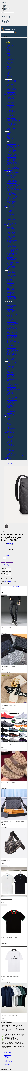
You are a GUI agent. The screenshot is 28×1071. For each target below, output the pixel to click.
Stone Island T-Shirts (12, 336)
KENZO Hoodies (11, 264)
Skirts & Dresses (11, 85)
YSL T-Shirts (10, 340)
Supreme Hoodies (11, 259)
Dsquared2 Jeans (11, 272)
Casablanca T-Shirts (11, 322)
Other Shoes (10, 372)
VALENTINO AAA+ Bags (13, 193)
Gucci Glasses (10, 99)
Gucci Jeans (9, 277)
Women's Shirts (10, 86)
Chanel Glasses (10, 102)
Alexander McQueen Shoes (13, 389)
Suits (8, 220)
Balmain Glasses (11, 128)
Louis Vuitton (10, 45)
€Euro (5, 6)
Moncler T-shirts (11, 307)
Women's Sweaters (11, 81)
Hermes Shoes (10, 366)
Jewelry (9, 418)
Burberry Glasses (11, 118)
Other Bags (9, 199)
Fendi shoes (9, 370)
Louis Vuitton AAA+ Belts (13, 145)
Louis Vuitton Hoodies (12, 227)
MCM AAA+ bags (11, 194)
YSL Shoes (9, 381)
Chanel (8, 49)
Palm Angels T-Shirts (12, 341)
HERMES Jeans (11, 296)
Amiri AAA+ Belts (11, 164)
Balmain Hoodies (11, 267)
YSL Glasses (10, 107)
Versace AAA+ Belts (12, 150)
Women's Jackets (11, 84)
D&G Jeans (9, 287)
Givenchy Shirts (10, 450)
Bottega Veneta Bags (12, 201)
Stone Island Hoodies (12, 253)
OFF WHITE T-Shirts (12, 314)
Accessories (9, 133)
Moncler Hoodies (11, 233)
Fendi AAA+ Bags (11, 183)
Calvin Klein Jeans (11, 298)
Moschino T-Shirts (11, 344)
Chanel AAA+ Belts (11, 154)
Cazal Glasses (10, 127)
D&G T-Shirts (10, 319)
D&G (8, 64)
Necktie (9, 427)
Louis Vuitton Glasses (12, 97)
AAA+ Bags (8, 171)
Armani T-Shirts (10, 345)
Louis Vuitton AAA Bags (13, 172)
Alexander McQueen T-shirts (13, 342)
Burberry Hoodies (11, 236)
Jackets (8, 215)
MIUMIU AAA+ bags (12, 196)
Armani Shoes (10, 406)
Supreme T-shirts (11, 353)
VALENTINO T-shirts (12, 335)
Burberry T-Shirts (11, 310)
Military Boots (7, 1052)
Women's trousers (11, 92)
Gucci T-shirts (10, 303)
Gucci (8, 46)
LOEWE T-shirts (11, 318)
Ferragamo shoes (11, 383)
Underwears (10, 222)
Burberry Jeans (10, 281)
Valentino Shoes (10, 374)
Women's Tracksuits (11, 80)
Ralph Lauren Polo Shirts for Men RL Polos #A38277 (10, 1015)
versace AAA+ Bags (11, 202)
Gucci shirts (9, 440)
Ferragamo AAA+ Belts (12, 147)
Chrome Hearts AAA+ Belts (13, 163)
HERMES (9, 54)
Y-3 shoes (9, 407)
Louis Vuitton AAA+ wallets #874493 (7, 588)
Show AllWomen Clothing (10, 94)
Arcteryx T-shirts (11, 358)
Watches (9, 424)
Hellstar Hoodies (11, 248)
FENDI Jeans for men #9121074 (6, 627)
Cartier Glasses (10, 98)
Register (9, 17)
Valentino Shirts (10, 449)
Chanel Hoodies (10, 250)
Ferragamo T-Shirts (11, 354)
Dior (8, 47)
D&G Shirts (9, 441)
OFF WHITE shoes (11, 387)
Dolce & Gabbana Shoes (12, 379)
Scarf (8, 423)
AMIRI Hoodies (11, 235)
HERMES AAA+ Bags (12, 185)
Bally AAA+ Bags (11, 197)
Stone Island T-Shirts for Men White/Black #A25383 (10, 976)
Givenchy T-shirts (11, 320)
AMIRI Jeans (10, 271)
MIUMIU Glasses (11, 109)
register (9, 581)
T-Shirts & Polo (10, 209)
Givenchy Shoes (11, 388)
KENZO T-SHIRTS (11, 348)
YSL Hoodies (10, 263)
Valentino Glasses (11, 122)
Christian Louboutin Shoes (13, 384)
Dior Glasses (10, 106)
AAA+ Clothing (8, 1061)
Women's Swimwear (11, 83)
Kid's (5, 1065)
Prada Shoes (10, 368)
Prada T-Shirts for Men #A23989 (6, 899)
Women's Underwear (12, 89)
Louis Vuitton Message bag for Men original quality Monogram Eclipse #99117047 (13, 822)
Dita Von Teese (10, 114)
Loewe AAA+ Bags (11, 179)
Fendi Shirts (9, 446)
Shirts (8, 218)
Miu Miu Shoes (10, 371)
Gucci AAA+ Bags (11, 173)
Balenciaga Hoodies (11, 232)
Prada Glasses (10, 101)
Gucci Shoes (10, 363)
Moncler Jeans (10, 288)
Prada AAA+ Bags (11, 180)
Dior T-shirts (10, 306)
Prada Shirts (9, 444)
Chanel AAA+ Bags (11, 175)
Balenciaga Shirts (11, 452)
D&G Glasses (10, 115)
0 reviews (3, 562)
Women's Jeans (10, 93)
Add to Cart (4, 559)
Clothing (7, 207)
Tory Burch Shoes (11, 405)
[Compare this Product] (3, 531)
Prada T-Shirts (10, 311)
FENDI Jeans (10, 284)
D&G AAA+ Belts (11, 159)
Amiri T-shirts (10, 309)
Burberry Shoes (10, 377)
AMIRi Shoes (10, 394)
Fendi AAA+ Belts (11, 151)
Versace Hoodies (11, 251)
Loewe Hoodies (10, 245)
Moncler (9, 57)
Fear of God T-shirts (11, 337)
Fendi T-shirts (10, 315)
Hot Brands (7, 44)
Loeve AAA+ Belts (11, 153)
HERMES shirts (10, 445)
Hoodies (9, 211)
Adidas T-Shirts (10, 349)
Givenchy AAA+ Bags (12, 186)
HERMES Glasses (11, 119)
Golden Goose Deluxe (12, 397)
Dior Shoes (9, 364)
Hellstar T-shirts (10, 316)
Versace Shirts (10, 439)
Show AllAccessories (9, 432)
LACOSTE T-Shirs (11, 333)
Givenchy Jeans (10, 293)
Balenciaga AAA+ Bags (12, 192)
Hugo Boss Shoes (11, 411)
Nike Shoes (9, 380)
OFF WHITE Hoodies (12, 231)
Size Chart (6, 553)
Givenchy (9, 67)
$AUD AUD (6, 5)
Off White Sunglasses (12, 124)
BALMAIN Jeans (11, 292)
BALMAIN (9, 76)
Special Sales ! (7, 1053)
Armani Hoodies (11, 266)
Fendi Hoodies (10, 241)
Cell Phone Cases (11, 134)
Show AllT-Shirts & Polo (10, 359)
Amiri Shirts (10, 448)
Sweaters (9, 216)
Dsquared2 (9, 70)
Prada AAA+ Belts (11, 157)
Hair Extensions (10, 138)
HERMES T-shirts (11, 329)
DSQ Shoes (9, 413)
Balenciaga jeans (11, 289)
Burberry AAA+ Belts (12, 158)
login (5, 581)
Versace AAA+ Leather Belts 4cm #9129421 (8, 705)
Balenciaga (9, 55)
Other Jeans (9, 279)
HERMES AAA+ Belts (12, 142)
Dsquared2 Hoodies (11, 246)
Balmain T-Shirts (11, 324)
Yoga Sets (9, 90)
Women (9, 137)
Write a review (9, 562)
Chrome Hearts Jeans (12, 275)
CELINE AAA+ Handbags (13, 184)
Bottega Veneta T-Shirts (12, 350)
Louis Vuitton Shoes (11, 362)
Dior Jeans (9, 276)
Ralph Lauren (10, 73)
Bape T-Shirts (10, 352)
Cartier (8, 72)
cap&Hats (9, 420)
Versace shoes (10, 375)
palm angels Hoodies (12, 258)
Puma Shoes (10, 401)
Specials (6, 1056)
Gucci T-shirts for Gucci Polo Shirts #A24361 (9, 937)
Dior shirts (9, 437)
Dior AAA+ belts (11, 149)
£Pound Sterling (7, 8)
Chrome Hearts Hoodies (12, 229)
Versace (9, 60)
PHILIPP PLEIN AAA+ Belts (14, 167)
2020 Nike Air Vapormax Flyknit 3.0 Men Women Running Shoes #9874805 (12, 744)
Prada (8, 50)
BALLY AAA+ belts (12, 146)
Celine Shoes (10, 402)
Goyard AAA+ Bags (12, 188)
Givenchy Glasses (11, 125)
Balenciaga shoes (11, 376)
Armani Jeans (10, 280)
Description (6, 564)
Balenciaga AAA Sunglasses (13, 120)
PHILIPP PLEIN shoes (12, 396)
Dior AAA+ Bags (11, 176)
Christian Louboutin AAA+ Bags (14, 189)
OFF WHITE (10, 62)
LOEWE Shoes (10, 393)
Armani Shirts (10, 453)
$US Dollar (6, 9)
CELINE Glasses (11, 111)
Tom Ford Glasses (11, 103)
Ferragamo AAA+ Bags (12, 203)
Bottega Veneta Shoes (12, 400)
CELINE (9, 71)
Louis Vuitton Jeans (11, 274)
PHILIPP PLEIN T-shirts (12, 323)
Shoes (8, 136)
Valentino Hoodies (11, 254)
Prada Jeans (9, 285)
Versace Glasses (10, 105)
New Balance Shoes (11, 409)
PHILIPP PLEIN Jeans (12, 294)
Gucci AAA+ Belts (11, 144)
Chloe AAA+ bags (11, 205)
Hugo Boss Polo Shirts (12, 328)
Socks (8, 426)
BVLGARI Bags (11, 190)
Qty (2, 558)
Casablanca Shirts (11, 442)
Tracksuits (9, 210)
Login (8, 19)
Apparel (9, 132)
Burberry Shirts (10, 436)
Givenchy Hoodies (11, 242)
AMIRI (8, 58)
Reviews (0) (6, 565)
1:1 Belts (7, 141)
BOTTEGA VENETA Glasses (14, 123)
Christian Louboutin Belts (13, 168)
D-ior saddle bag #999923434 (6, 860)
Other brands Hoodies (12, 240)
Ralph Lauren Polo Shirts (13, 332)
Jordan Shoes (10, 385)
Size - (5, 553)
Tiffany (8, 75)
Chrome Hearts (10, 59)
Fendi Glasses (10, 110)
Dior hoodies (10, 237)
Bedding (9, 431)
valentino (9, 68)
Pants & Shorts (10, 214)
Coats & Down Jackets (12, 219)
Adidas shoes (10, 392)
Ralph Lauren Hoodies (12, 255)
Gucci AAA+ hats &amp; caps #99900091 (8, 782)
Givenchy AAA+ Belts (12, 162)
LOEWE (9, 63)
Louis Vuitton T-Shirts (12, 302)
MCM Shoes (10, 410)
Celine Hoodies (10, 244)
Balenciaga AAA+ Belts (12, 160)
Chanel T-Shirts (10, 339)
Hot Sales (7, 131)
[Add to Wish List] (1, 531)
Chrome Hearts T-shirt (12, 313)
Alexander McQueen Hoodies (14, 262)
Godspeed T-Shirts (11, 327)
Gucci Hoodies (10, 228)
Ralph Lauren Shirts (11, 454)
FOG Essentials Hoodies (12, 249)
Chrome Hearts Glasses (12, 116)
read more (3, 1050)
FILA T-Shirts (10, 357)
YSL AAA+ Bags (11, 177)
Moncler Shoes (10, 398)
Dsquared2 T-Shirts (11, 346)
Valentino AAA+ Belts (12, 155)
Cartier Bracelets (11, 428)
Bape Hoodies (10, 257)
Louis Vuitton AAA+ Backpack (11, 463)
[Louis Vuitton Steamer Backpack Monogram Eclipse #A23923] (6, 528)
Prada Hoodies (10, 238)
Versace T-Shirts (10, 326)
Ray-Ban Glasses (11, 112)
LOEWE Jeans (10, 283)
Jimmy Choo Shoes (11, 403)
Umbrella (9, 429)
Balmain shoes (10, 390)
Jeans (8, 212)
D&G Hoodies (10, 261)
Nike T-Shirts (10, 355)
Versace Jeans (10, 290)
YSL (8, 66)
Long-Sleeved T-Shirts (12, 223)
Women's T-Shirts (11, 88)
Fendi (8, 53)
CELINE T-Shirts (11, 331)
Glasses (7, 96)
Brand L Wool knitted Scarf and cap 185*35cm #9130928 (11, 666)
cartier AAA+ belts (11, 166)
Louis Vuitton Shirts (11, 435)
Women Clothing (9, 79)
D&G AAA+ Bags (11, 198)
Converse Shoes (10, 414)
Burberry (9, 51)
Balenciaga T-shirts (11, 305)
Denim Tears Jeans (11, 297)
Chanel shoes (10, 367)
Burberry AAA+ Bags (12, 181)
